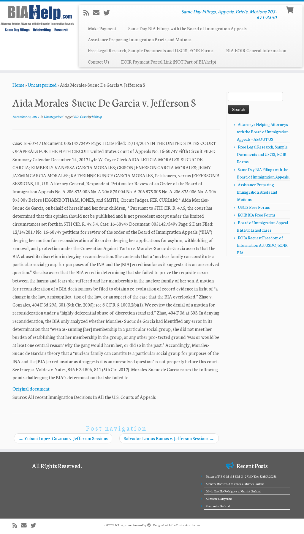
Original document (31, 389)
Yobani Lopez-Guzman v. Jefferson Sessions (63, 438)
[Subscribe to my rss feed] (88, 12)
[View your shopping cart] (290, 9)
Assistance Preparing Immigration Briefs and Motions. (140, 39)
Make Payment (102, 28)
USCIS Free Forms (254, 207)
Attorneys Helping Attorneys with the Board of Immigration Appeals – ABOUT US (263, 131)
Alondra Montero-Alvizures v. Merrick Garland (235, 484)
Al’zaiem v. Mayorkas (219, 499)
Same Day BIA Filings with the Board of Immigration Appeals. (188, 28)
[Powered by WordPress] (149, 524)
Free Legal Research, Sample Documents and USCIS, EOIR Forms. (151, 50)
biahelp (97, 116)
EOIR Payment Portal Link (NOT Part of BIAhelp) (168, 62)
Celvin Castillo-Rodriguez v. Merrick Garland (233, 491)
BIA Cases (81, 116)
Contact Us (98, 62)
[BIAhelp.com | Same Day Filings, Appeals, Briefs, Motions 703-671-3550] (35, 18)
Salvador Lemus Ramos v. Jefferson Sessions (169, 438)
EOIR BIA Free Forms (257, 215)
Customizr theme (187, 525)
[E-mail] (98, 12)
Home (18, 85)
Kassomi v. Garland (218, 506)
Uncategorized (42, 85)
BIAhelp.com (123, 525)
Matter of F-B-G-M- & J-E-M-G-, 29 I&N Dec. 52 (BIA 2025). (241, 476)
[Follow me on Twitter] (108, 12)
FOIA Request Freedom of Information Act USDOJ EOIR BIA (262, 245)
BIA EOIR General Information (256, 50)
